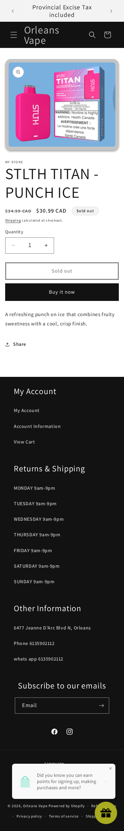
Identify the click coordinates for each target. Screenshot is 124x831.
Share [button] (19, 344)
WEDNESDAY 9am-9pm (39, 519)
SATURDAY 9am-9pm (37, 566)
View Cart (24, 442)
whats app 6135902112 (38, 659)
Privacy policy (29, 816)
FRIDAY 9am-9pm (33, 550)
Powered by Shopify (67, 805)
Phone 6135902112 (34, 643)
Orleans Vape (35, 805)
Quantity (14, 232)
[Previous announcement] (12, 11)
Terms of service (64, 816)
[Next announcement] (111, 11)
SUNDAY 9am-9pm (34, 581)
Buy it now (62, 292)
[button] (13, 34)
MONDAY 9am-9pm (34, 488)
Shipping (13, 220)
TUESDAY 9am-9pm (35, 503)
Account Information (37, 426)
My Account (27, 410)
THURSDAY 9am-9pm (37, 534)
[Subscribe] (101, 705)
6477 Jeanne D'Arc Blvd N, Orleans (52, 628)
